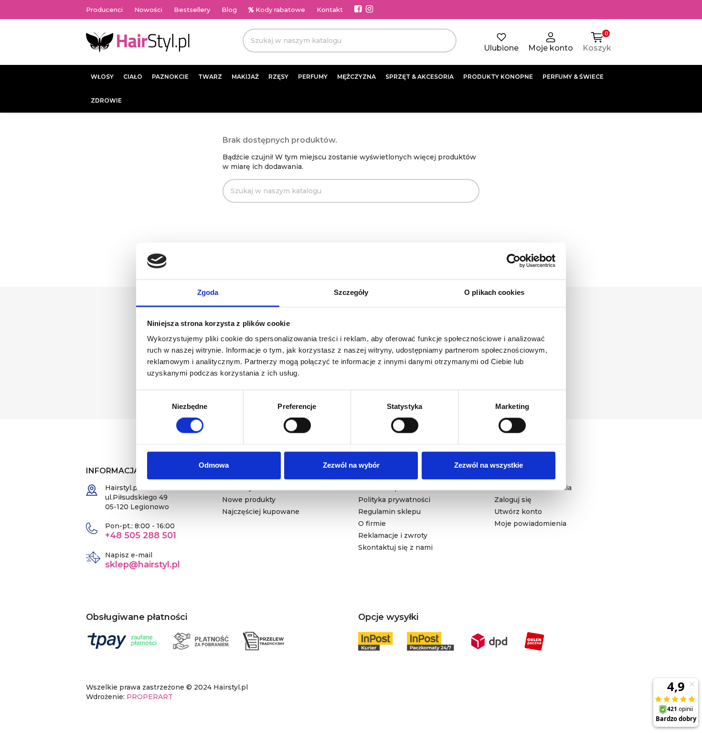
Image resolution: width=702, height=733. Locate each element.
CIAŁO (132, 76)
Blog (229, 9)
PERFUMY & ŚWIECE (573, 76)
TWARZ (210, 76)
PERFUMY (313, 76)
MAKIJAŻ (245, 76)
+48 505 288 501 (140, 535)
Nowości (148, 9)
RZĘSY (278, 76)
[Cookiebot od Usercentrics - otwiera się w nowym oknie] (513, 261)
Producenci (104, 9)
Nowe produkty (249, 499)
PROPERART (150, 696)
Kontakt (330, 9)
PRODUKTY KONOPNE (498, 76)
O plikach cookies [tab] (494, 292)
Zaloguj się (513, 499)
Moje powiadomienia (530, 523)
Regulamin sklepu (389, 511)
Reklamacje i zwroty (392, 535)
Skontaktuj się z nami (395, 547)
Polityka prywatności (394, 499)
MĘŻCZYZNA (356, 76)
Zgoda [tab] (208, 292)
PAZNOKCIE (170, 76)
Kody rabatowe (279, 9)
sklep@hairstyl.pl (142, 564)
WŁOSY (102, 76)
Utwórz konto (518, 511)
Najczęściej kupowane (260, 511)
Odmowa (214, 465)
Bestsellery (192, 9)
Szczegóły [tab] (351, 292)
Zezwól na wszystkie (488, 465)
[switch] (297, 425)
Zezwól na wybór (351, 465)
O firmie (372, 523)
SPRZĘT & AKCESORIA (419, 76)
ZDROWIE (106, 100)
